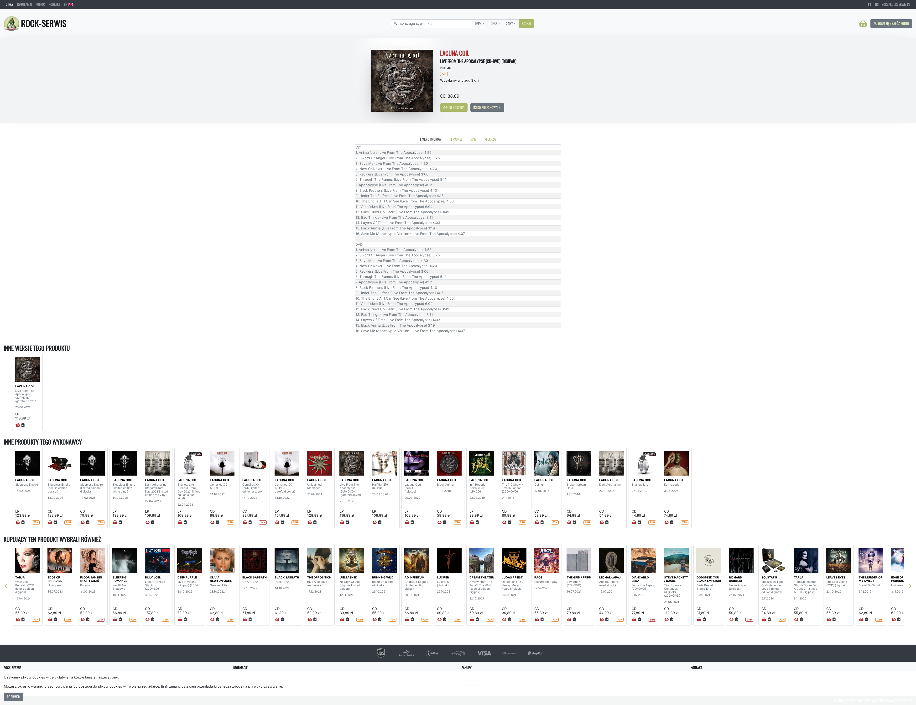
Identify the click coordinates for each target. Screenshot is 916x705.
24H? (509, 23)
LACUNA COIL (25, 386)
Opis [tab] (473, 139)
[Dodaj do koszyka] (17, 425)
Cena (494, 23)
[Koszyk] (863, 24)
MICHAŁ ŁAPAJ (610, 577)
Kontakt (54, 4)
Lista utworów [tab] (430, 139)
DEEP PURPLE (187, 577)
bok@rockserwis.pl (894, 4)
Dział (478, 23)
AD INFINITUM (414, 577)
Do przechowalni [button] (489, 107)
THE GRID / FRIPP (579, 577)
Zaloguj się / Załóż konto (891, 23)
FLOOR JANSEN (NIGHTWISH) (91, 579)
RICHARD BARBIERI (735, 579)
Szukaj (526, 23)
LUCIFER (443, 577)
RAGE (538, 577)
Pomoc (40, 4)
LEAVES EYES (835, 577)
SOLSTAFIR (769, 577)
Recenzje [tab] (490, 139)
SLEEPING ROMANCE (120, 579)
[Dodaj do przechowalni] (23, 425)
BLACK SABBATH (254, 577)
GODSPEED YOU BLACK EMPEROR (709, 579)
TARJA (20, 577)
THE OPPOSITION (319, 577)
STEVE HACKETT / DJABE (676, 579)
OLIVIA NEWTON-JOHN (221, 579)
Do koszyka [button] (456, 107)
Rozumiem (13, 696)
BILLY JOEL (153, 577)
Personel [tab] (455, 139)
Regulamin (24, 4)
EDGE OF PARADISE (55, 579)
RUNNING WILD (383, 577)
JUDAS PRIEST (512, 577)
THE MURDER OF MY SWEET (870, 579)
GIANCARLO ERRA (640, 579)
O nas (9, 4)
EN (66, 4)
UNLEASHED (348, 577)
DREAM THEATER (481, 577)
